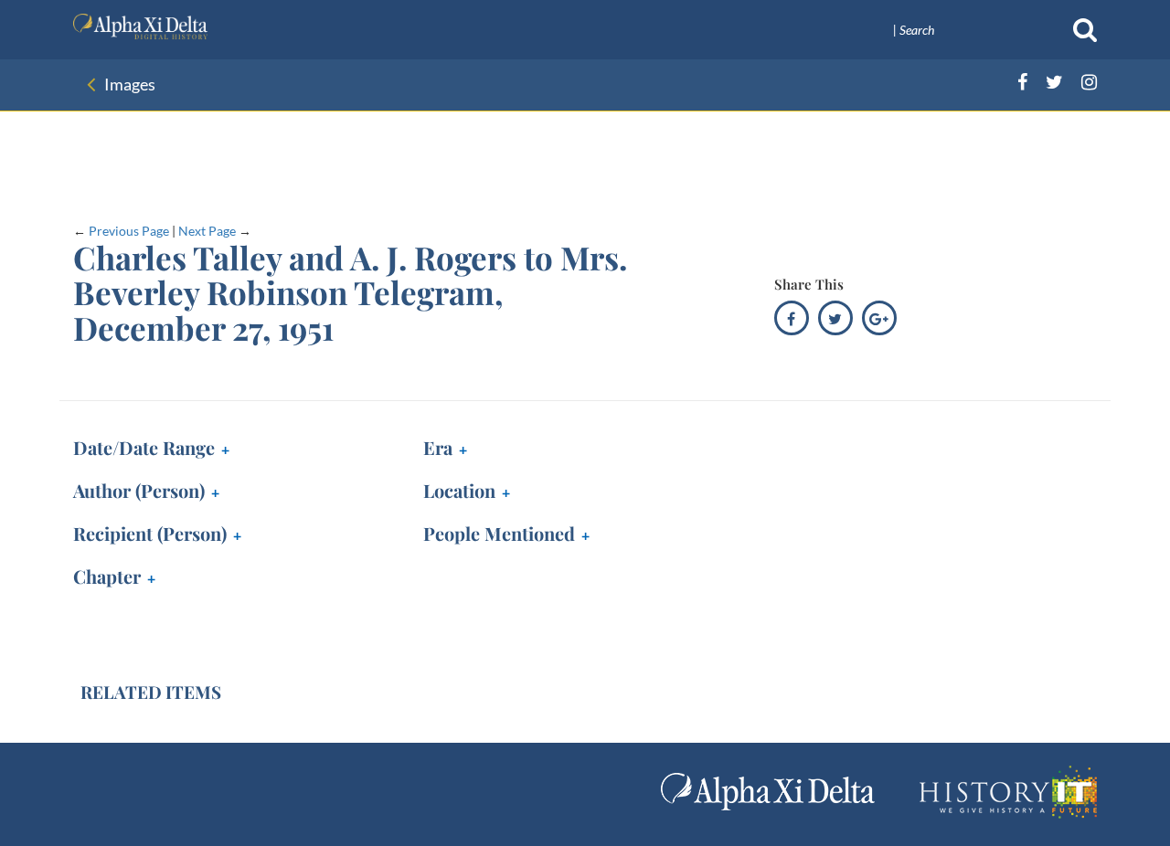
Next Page (207, 230)
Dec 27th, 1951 (144, 450)
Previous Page (129, 230)
